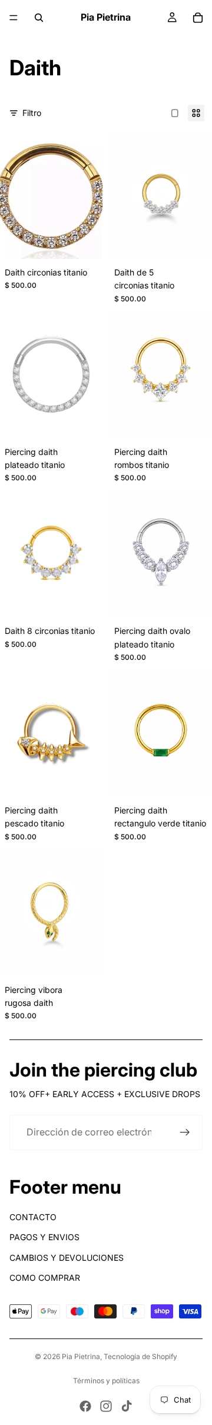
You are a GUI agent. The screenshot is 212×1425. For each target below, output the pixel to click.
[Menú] (13, 17)
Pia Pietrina (81, 1356)
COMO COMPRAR (44, 1278)
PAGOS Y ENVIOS (44, 1237)
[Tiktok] (127, 1406)
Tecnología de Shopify (140, 1356)
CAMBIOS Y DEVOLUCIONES (66, 1258)
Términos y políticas (106, 1380)
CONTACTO (33, 1217)
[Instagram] (106, 1406)
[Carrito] (198, 18)
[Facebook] (85, 1406)
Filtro (31, 113)
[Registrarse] (185, 1132)
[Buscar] (39, 18)
